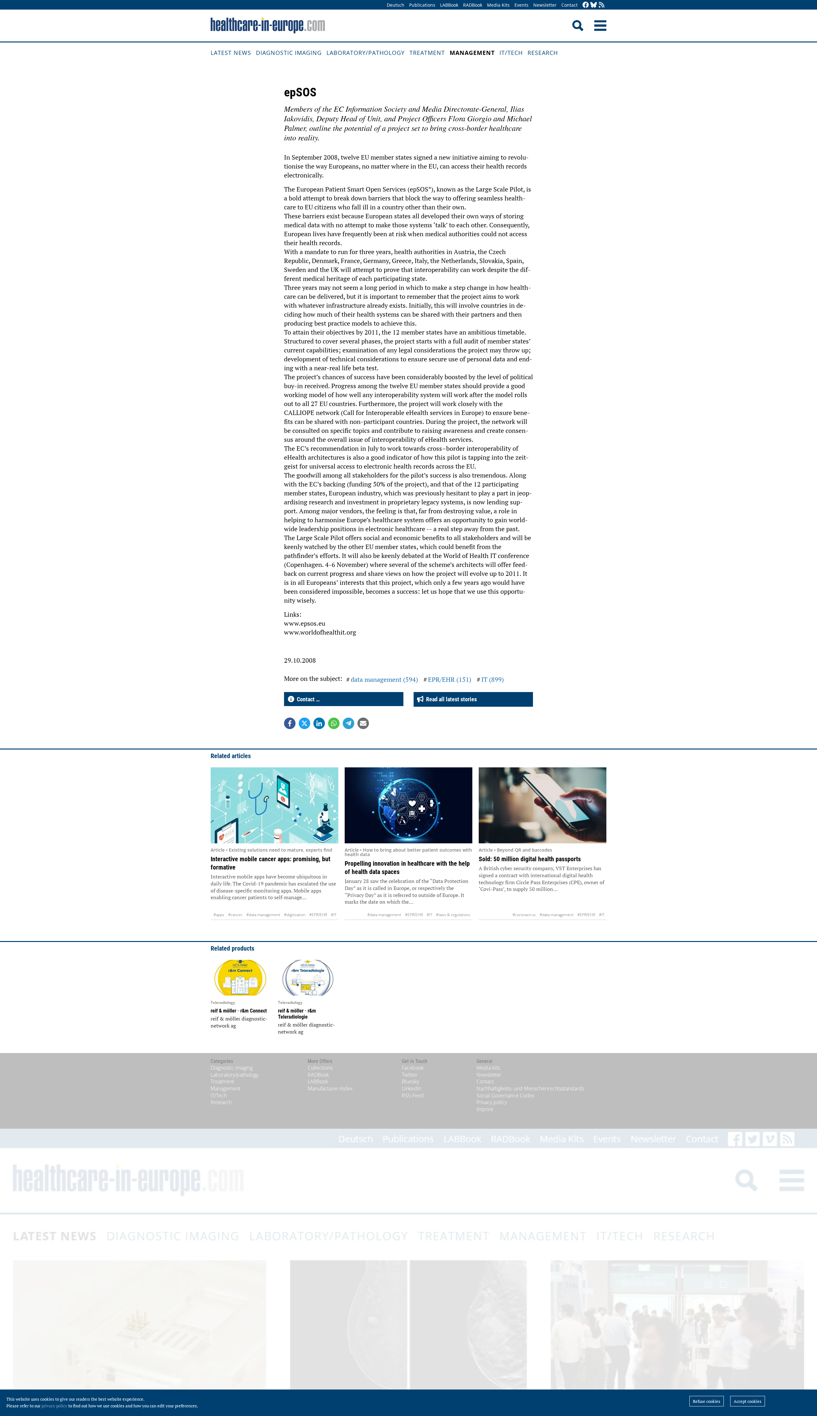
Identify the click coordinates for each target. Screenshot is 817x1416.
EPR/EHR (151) (449, 679)
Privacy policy (491, 1102)
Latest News (231, 52)
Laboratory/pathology (365, 52)
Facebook (413, 1067)
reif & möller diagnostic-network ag (239, 1022)
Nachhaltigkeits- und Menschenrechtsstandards (530, 1088)
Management (472, 52)
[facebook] (585, 5)
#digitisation (294, 914)
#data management (263, 914)
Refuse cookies (706, 1401)
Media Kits (498, 5)
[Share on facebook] (290, 723)
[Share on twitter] (304, 723)
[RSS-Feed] (601, 5)
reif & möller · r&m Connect (239, 1011)
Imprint (484, 1109)
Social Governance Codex (505, 1095)
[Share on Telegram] (348, 723)
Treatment (427, 52)
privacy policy (54, 1406)
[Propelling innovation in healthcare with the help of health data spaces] (408, 805)
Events (521, 5)
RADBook (472, 5)
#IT (333, 914)
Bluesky (410, 1081)
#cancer (235, 914)
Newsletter (545, 5)
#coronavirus (524, 914)
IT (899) (492, 679)
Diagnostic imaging (289, 52)
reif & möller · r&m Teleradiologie (297, 1014)
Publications (422, 5)
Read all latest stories (450, 699)
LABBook (449, 5)
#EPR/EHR (318, 914)
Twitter (409, 1074)
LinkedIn (411, 1088)
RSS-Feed (413, 1095)
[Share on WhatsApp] (334, 723)
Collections (320, 1067)
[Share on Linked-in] (319, 723)
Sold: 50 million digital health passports (530, 859)
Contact (569, 5)
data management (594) (384, 679)
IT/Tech (511, 52)
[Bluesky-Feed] (593, 5)
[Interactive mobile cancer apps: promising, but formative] (274, 805)
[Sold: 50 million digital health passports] (542, 805)
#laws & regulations (453, 914)
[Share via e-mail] (363, 723)
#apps (219, 914)
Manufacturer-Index (330, 1088)
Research (543, 52)
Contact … (307, 699)
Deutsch (395, 5)
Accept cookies (747, 1401)
